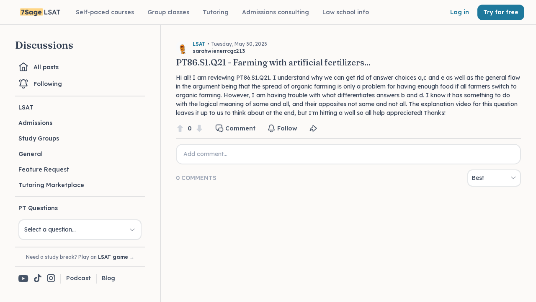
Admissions (35, 123)
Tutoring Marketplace (51, 185)
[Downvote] (199, 128)
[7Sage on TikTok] (38, 279)
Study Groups (38, 138)
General (30, 154)
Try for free (500, 12)
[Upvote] (180, 128)
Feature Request (43, 169)
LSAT (26, 107)
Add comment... (205, 154)
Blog (108, 278)
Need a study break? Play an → (80, 257)
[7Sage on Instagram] (51, 279)
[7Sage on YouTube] (23, 278)
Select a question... (50, 229)
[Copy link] (313, 128)
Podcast (78, 278)
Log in (459, 12)
